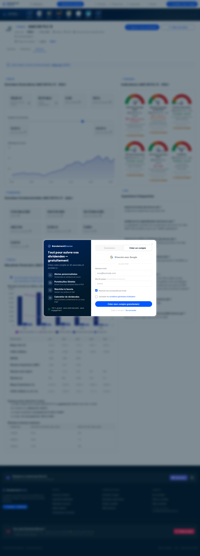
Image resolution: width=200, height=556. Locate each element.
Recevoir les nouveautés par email (112, 290)
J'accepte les (117, 296)
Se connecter (131, 310)
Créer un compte (137, 247)
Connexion (109, 247)
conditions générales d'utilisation (122, 296)
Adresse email (101, 268)
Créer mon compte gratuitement (123, 304)
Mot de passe (110, 279)
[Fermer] (152, 244)
